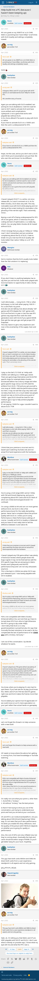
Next (26, 949)
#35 (37, 718)
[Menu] (3, 2)
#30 (37, 420)
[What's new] (36, 2)
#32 (37, 538)
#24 (37, 138)
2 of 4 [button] (19, 949)
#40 (37, 920)
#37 (37, 771)
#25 (37, 171)
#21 (37, 29)
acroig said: (6, 87)
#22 (37, 52)
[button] (2, 972)
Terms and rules (7, 975)
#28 (37, 298)
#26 (37, 255)
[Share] (33, 29)
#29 (37, 345)
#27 (37, 275)
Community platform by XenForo (19, 979)
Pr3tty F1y (6, 16)
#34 (37, 659)
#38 (37, 855)
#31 (37, 465)
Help (25, 975)
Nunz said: (5, 57)
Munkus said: (6, 593)
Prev (13, 949)
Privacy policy (17, 975)
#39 (37, 881)
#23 (37, 83)
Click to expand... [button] (19, 193)
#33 (37, 589)
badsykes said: (7, 142)
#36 (37, 738)
